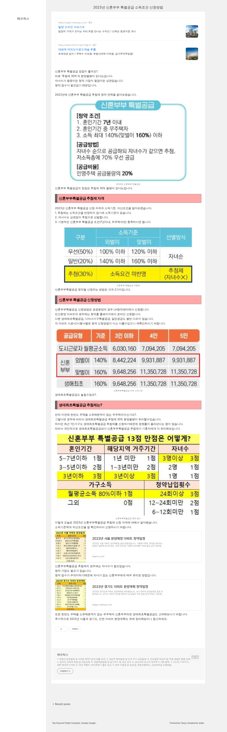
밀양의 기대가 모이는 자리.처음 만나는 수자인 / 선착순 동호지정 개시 (97, 31)
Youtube (84, 723)
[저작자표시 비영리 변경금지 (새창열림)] (85, 629)
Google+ (92, 723)
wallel (201, 723)
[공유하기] (64, 629)
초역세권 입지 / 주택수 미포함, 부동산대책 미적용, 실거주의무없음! (95, 53)
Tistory (184, 723)
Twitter (67, 723)
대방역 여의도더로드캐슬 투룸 (77, 49)
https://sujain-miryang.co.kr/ (72, 22)
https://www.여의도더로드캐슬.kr (74, 45)
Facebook (75, 723)
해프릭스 (23, 18)
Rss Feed (56, 723)
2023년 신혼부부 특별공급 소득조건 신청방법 (128, 7)
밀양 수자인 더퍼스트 (71, 27)
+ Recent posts (61, 704)
